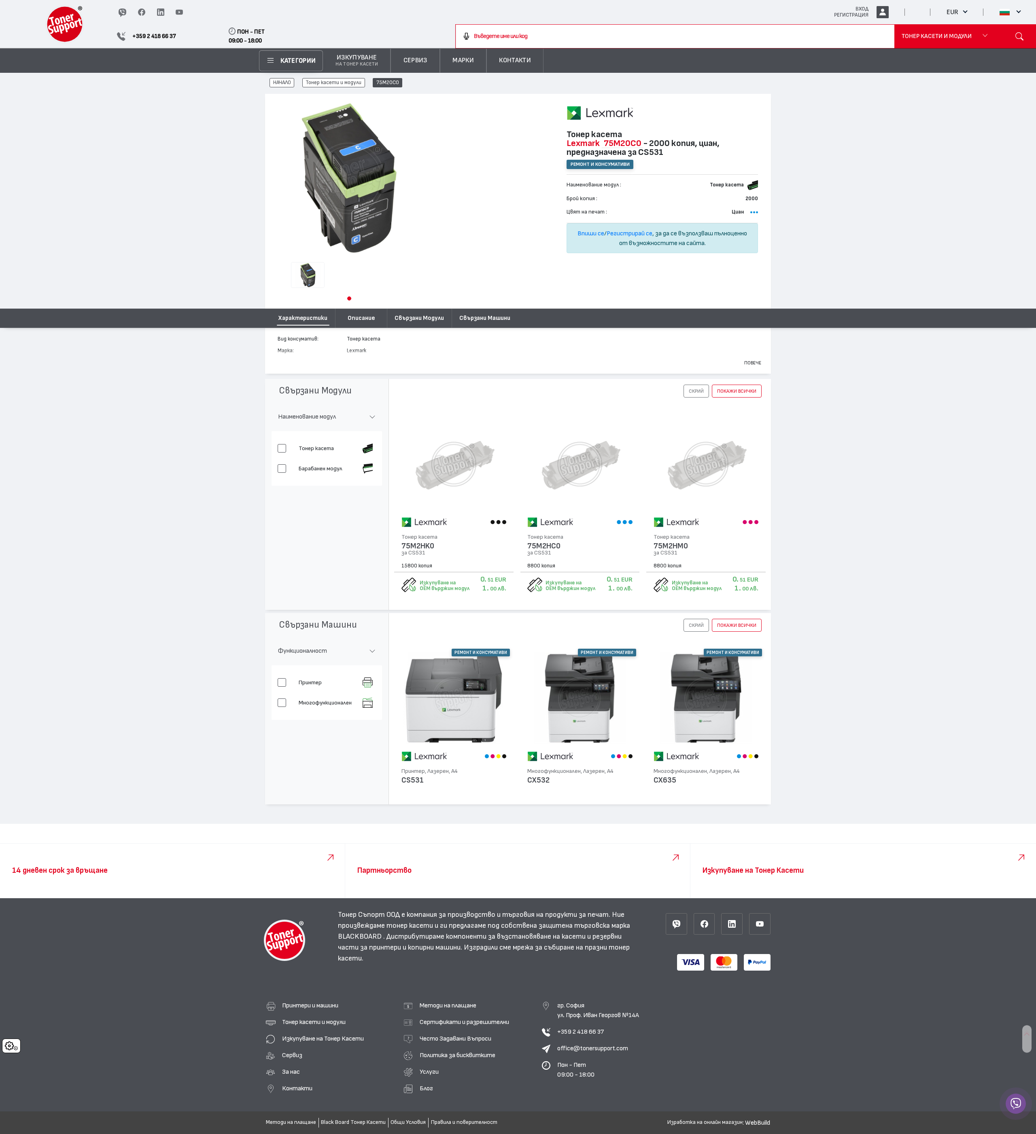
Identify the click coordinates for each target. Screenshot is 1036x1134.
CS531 (412, 780)
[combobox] (675, 36)
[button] (349, 298)
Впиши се (590, 233)
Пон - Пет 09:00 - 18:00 (575, 1070)
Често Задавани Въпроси (455, 1038)
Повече (752, 362)
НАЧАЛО (282, 83)
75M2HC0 (543, 546)
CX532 (538, 780)
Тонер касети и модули (333, 83)
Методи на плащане (448, 1005)
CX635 (665, 780)
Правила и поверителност (464, 1122)
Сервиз (292, 1055)
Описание (361, 318)
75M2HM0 (671, 546)
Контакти (297, 1088)
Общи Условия (408, 1122)
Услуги (429, 1071)
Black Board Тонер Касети (353, 1122)
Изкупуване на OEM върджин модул (444, 585)
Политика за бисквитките (457, 1055)
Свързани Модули (419, 318)
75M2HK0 (417, 546)
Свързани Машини (484, 318)
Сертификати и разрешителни (464, 1022)
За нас (291, 1071)
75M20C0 (387, 83)
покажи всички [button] (736, 391)
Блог (426, 1088)
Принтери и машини (310, 1005)
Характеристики (302, 318)
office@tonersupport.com (592, 1048)
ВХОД (862, 9)
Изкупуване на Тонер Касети (323, 1038)
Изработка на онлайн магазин (705, 1122)
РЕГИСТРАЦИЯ (851, 15)
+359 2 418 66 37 (580, 1031)
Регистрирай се (629, 233)
